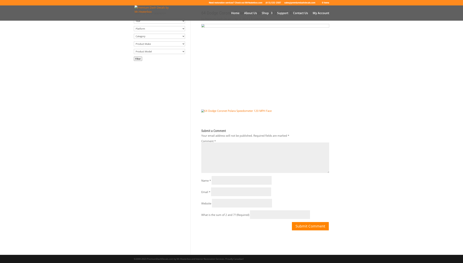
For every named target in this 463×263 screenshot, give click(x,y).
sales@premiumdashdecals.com (299, 3)
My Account (321, 13)
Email (205, 192)
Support (282, 13)
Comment (208, 141)
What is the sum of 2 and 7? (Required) (225, 215)
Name (206, 180)
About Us (250, 13)
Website (206, 203)
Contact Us (300, 13)
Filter (138, 58)
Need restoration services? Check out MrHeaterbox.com (235, 3)
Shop (265, 13)
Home (235, 13)
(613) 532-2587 (273, 3)
